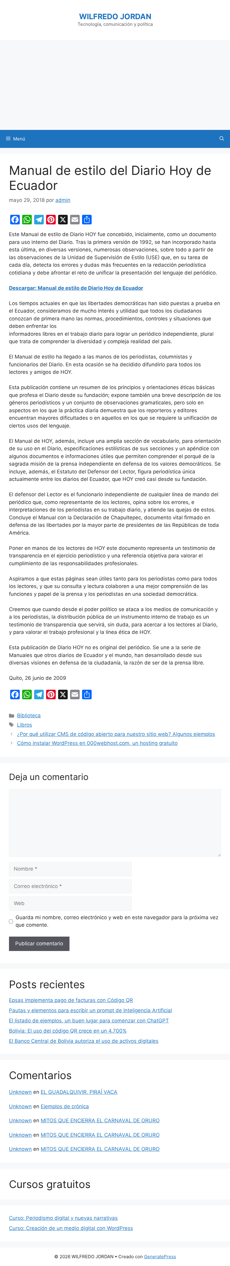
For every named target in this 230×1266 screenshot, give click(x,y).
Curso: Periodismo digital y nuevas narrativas (63, 1218)
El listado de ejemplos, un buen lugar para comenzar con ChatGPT (89, 1021)
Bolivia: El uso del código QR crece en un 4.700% (68, 1031)
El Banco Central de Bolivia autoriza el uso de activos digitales (83, 1041)
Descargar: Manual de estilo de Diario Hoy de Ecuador (76, 288)
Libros (24, 725)
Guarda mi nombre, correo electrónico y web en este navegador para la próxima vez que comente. (117, 921)
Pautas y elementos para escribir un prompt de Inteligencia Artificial (90, 1010)
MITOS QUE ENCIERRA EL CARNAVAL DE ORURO (100, 1121)
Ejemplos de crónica (65, 1106)
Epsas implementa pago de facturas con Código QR (71, 1000)
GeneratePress (160, 1256)
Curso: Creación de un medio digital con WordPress (71, 1228)
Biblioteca (29, 715)
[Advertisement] (115, 85)
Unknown (20, 1092)
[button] (222, 139)
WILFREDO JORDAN (115, 16)
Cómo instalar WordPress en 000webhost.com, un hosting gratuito (97, 743)
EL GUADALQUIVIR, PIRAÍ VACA (79, 1092)
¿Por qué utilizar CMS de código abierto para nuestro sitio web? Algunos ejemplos (116, 734)
